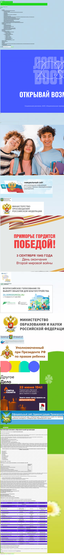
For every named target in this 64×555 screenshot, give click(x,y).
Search (1, 46)
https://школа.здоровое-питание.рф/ (5, 495)
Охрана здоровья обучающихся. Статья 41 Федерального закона (9, 545)
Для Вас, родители (8, 33)
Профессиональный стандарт (6, 23)
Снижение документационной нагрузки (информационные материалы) (12, 22)
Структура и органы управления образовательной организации (13, 12)
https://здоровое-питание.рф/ (4, 494)
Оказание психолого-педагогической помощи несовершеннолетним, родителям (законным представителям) (18, 43)
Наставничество (4, 44)
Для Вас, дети (8, 35)
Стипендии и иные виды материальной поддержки (11, 19)
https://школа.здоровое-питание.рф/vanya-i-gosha (7, 496)
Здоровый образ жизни (7, 27)
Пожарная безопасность (7, 24)
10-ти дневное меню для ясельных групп (6, 491)
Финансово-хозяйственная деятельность (10, 17)
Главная (3, 9)
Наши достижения (5, 41)
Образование (6, 13)
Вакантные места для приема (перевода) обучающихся (12, 21)
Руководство (6, 15)
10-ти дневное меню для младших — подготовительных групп (9, 490)
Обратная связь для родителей (6, 45)
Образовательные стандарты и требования (10, 14)
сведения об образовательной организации (8, 10)
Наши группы (4, 40)
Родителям (3, 30)
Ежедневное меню (3, 492)
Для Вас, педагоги (8, 37)
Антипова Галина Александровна (9, 31)
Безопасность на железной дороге (9, 26)
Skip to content (2, 0)
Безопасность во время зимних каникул (10, 28)
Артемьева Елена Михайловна (8, 34)
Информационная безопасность (6, 29)
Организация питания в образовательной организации (12, 18)
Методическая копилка (9, 38)
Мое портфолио (8, 32)
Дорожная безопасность (7, 25)
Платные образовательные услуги (9, 20)
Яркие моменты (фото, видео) (10, 39)
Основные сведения (7, 11)
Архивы (1, 427)
